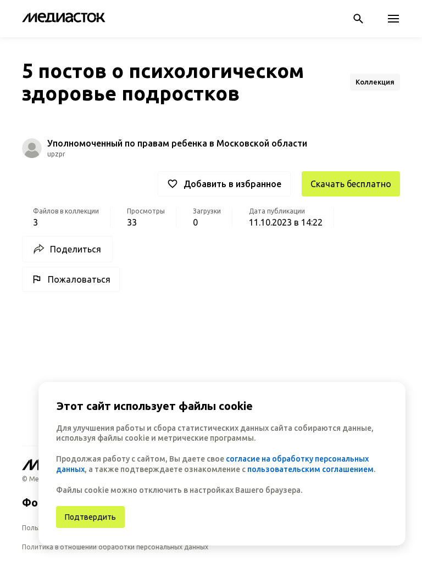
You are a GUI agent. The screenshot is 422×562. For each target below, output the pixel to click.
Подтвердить (90, 517)
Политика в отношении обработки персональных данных (115, 546)
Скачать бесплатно (350, 184)
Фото (36, 502)
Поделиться (75, 249)
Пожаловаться (79, 279)
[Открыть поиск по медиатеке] (358, 18)
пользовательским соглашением (310, 469)
